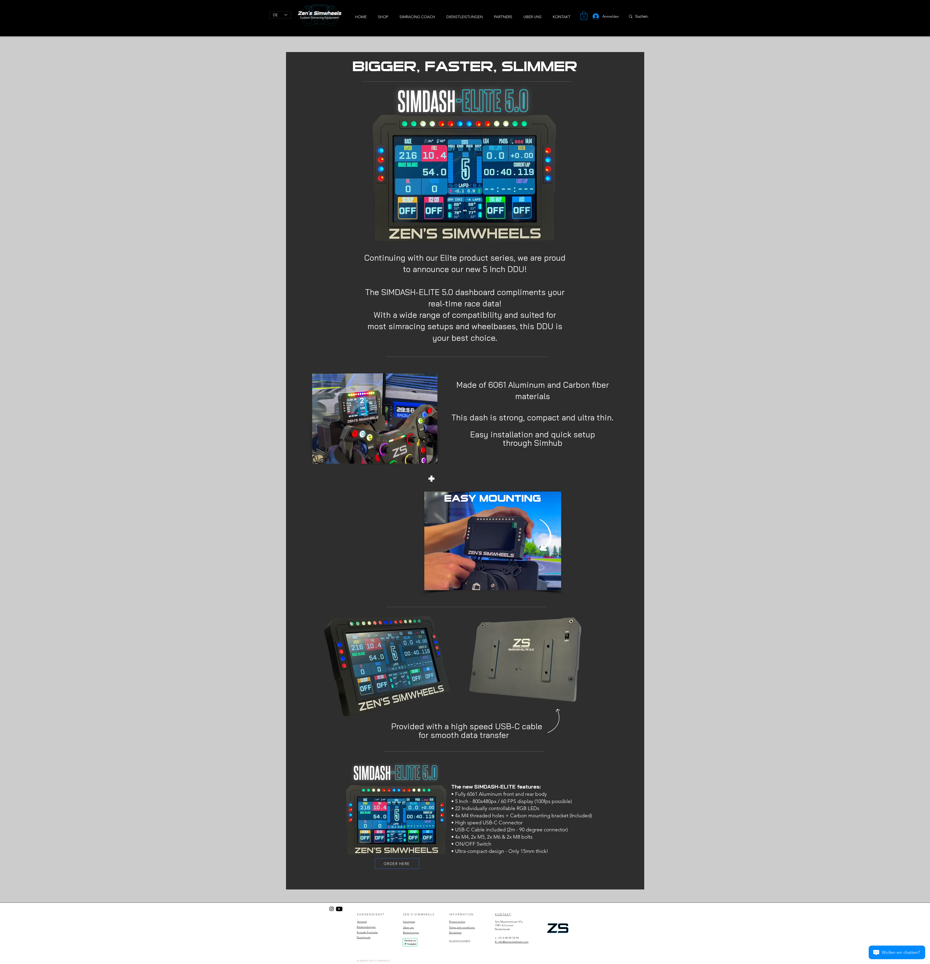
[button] (584, 15)
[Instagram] (331, 909)
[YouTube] (339, 909)
